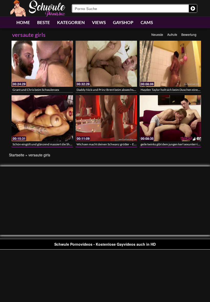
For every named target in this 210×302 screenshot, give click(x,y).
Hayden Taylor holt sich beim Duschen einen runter (175, 90)
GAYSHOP (123, 22)
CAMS (147, 22)
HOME (23, 22)
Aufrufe (172, 34)
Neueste (157, 34)
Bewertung (188, 34)
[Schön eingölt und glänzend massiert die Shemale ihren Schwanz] (42, 118)
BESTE (43, 22)
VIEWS (99, 22)
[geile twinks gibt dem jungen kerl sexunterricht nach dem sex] (170, 118)
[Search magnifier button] (193, 8)
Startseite (16, 154)
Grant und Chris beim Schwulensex (36, 90)
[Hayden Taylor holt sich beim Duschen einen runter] (170, 64)
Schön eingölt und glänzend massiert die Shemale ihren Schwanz (55, 144)
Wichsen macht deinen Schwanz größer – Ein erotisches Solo (117, 144)
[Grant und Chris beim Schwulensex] (42, 64)
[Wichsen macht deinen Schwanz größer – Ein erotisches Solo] (106, 118)
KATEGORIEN (71, 22)
